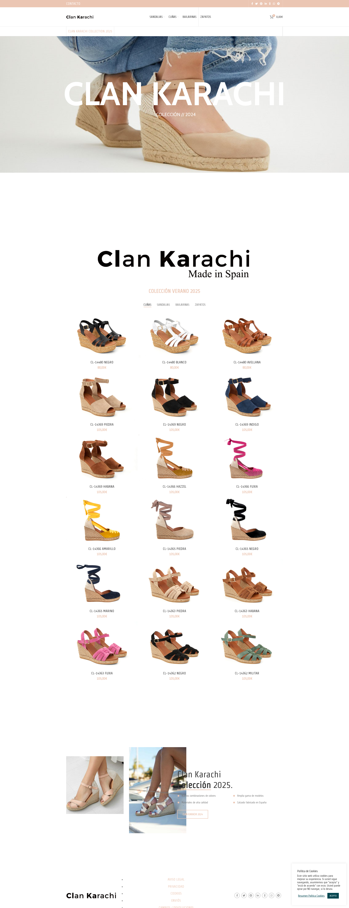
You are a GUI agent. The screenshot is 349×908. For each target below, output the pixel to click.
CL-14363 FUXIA (102, 673)
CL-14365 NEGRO (247, 548)
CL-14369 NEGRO (174, 424)
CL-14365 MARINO (102, 611)
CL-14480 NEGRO (102, 362)
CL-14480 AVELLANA (247, 362)
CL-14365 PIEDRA (174, 548)
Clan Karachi (174, 93)
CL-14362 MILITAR (247, 673)
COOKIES (176, 893)
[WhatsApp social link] (274, 3)
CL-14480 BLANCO (174, 362)
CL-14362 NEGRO (174, 673)
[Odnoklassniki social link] (270, 3)
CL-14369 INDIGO (247, 424)
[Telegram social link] (278, 3)
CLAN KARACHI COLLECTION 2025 (90, 31)
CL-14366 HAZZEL (174, 486)
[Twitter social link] (256, 3)
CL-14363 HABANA (247, 611)
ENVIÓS (176, 900)
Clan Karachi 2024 (193, 814)
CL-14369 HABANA (102, 486)
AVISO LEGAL (176, 879)
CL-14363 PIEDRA (174, 611)
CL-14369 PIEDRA (102, 424)
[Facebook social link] (252, 3)
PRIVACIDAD (176, 886)
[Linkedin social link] (266, 3)
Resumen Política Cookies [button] (311, 895)
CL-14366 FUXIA (247, 486)
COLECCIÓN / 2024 (176, 114)
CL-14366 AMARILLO (102, 548)
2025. (205, 785)
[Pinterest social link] (261, 3)
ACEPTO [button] (333, 895)
